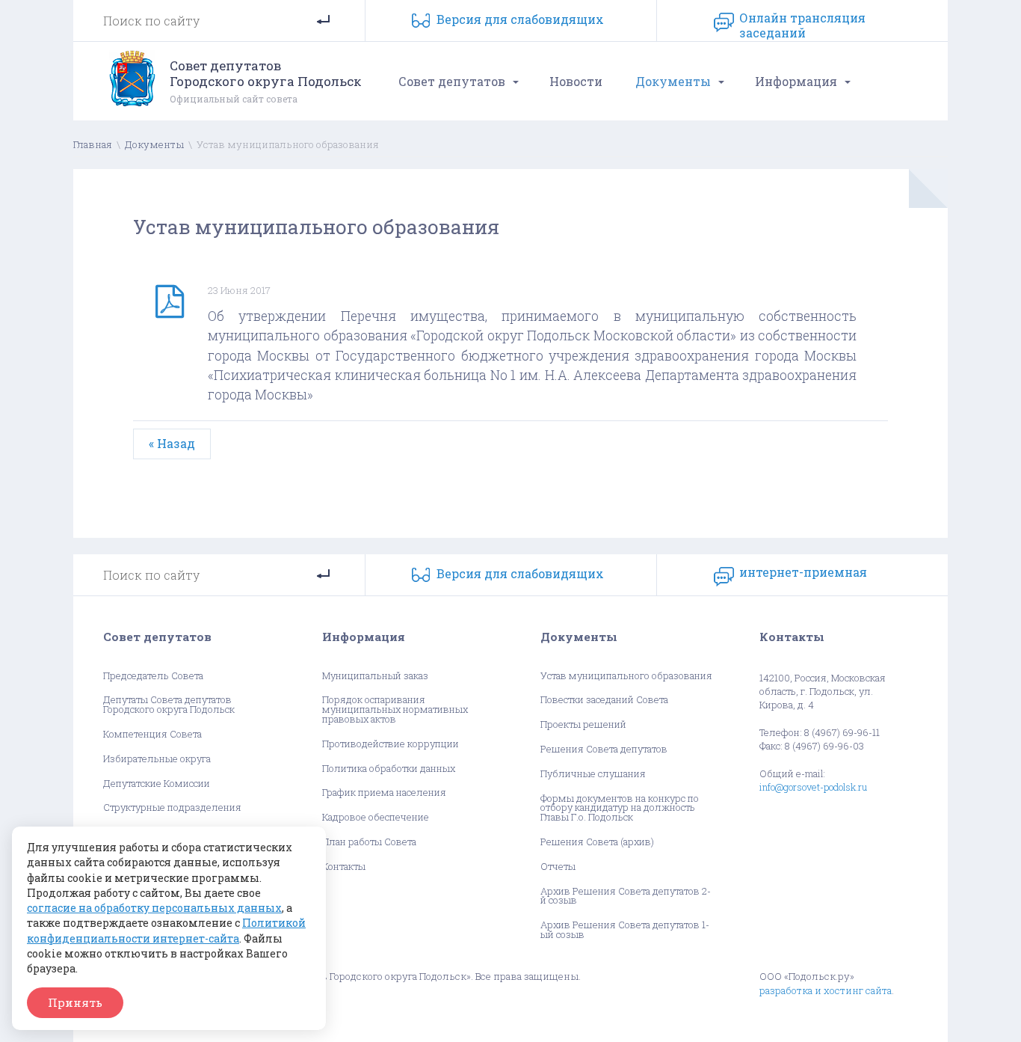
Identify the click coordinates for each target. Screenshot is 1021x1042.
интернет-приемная (803, 572)
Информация (796, 81)
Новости (575, 81)
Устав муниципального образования (626, 676)
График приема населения (384, 792)
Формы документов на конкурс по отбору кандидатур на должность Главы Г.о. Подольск (619, 808)
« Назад (172, 443)
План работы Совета (369, 842)
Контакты (343, 866)
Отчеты (558, 866)
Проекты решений (583, 724)
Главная (92, 144)
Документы (673, 81)
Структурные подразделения (172, 807)
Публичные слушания (593, 774)
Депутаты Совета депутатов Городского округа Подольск (169, 704)
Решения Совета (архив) (597, 842)
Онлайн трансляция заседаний (802, 22)
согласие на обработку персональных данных (154, 908)
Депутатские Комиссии (156, 783)
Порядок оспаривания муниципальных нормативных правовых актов (395, 709)
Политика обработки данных (388, 768)
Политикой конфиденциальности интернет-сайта (166, 930)
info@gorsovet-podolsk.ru (813, 787)
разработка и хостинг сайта (825, 990)
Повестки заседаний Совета (604, 700)
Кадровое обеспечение (375, 817)
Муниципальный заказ (375, 676)
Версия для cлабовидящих (520, 19)
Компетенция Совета (152, 734)
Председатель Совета (153, 676)
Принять (75, 1002)
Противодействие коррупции (390, 744)
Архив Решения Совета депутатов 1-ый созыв (624, 930)
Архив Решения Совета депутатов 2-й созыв (625, 896)
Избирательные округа (157, 759)
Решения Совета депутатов (603, 749)
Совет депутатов (451, 81)
